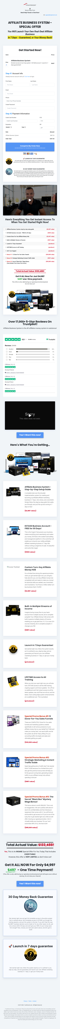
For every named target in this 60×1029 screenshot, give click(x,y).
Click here (27, 76)
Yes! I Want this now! (30, 435)
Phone (7, 97)
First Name (8, 81)
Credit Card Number (11, 117)
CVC (41, 117)
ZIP (40, 124)
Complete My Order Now (30, 147)
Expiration (8, 124)
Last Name (33, 81)
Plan (7, 62)
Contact (34, 1001)
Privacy (25, 1001)
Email (7, 90)
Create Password (10, 104)
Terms (30, 1001)
